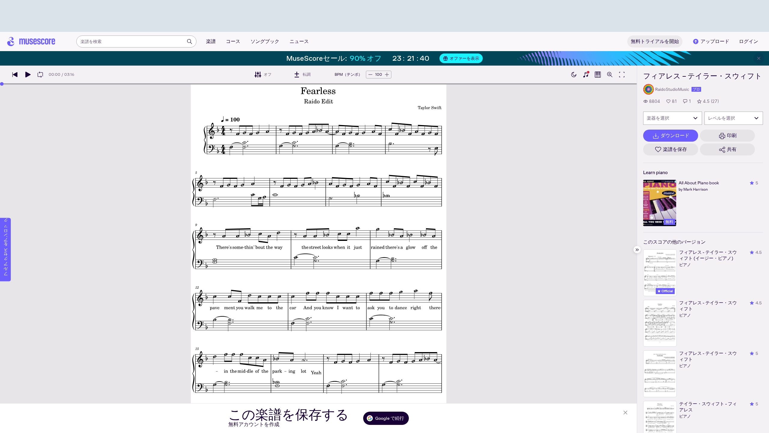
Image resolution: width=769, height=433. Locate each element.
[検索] (189, 41)
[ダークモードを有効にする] (574, 75)
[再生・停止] (27, 74)
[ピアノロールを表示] (598, 75)
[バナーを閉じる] (758, 58)
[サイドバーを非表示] (637, 249)
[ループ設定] (40, 75)
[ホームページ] (31, 41)
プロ (696, 89)
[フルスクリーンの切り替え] (622, 75)
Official (667, 291)
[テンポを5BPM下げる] (370, 74)
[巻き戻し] (15, 75)
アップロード (715, 41)
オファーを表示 (464, 58)
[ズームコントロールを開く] (610, 75)
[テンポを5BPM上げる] (387, 74)
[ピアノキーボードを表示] (586, 75)
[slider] (2, 84)
